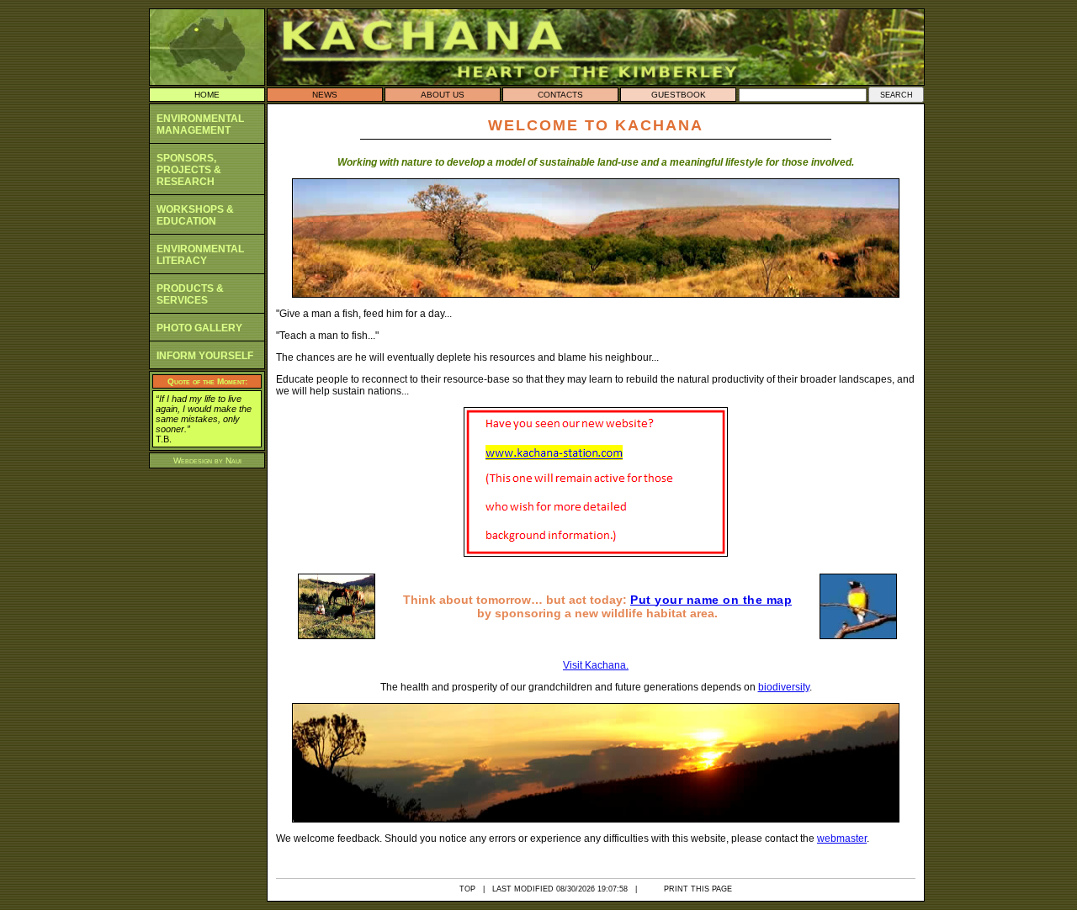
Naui (233, 460)
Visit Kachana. (596, 665)
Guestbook (678, 94)
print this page (698, 889)
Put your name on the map (711, 599)
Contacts (560, 94)
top (467, 889)
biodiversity (783, 687)
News (324, 94)
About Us (442, 94)
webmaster (842, 838)
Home (207, 94)
